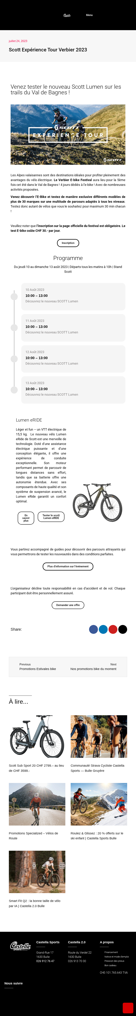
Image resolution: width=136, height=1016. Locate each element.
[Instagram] (122, 629)
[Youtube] (113, 629)
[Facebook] (93, 629)
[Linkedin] (103, 629)
